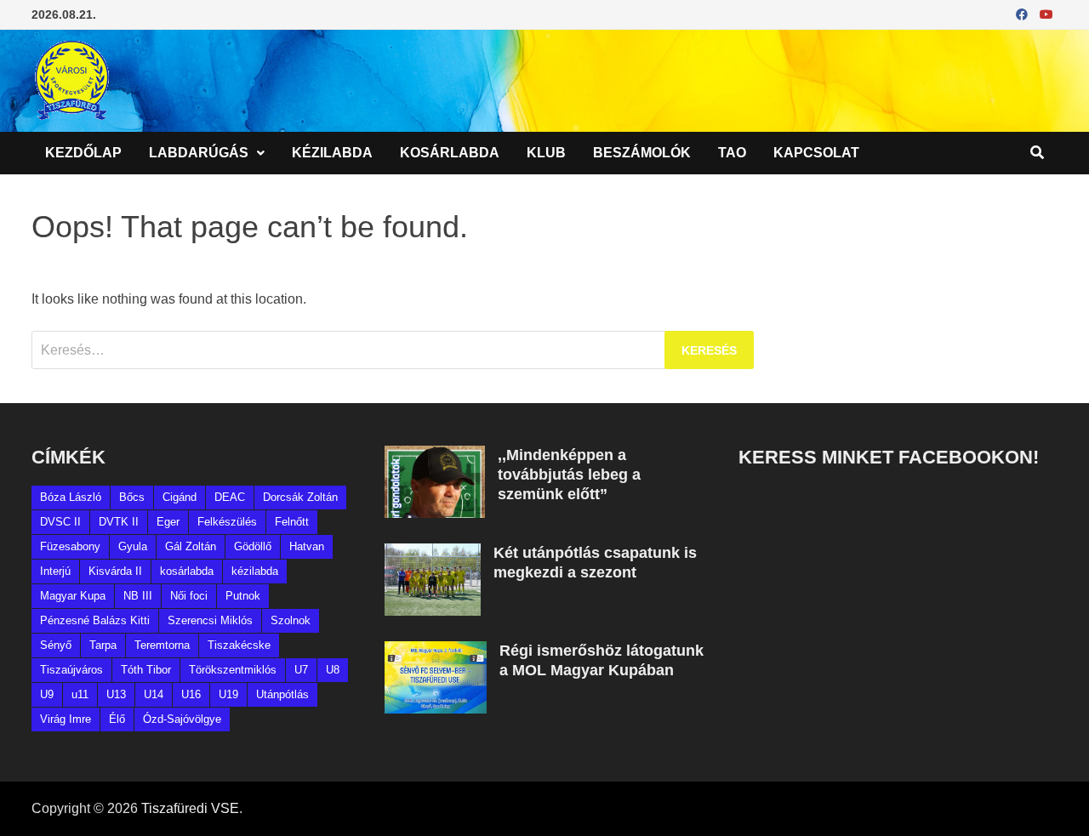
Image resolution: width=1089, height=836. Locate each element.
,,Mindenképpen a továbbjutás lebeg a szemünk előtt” (569, 474)
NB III (137, 595)
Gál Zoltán (190, 546)
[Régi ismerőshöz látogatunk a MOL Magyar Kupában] (436, 651)
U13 (116, 694)
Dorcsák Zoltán (300, 497)
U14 (153, 694)
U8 (332, 669)
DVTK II (119, 521)
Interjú (55, 571)
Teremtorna (162, 645)
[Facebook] (1023, 14)
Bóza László (70, 497)
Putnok (242, 595)
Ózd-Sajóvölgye (182, 719)
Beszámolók (642, 152)
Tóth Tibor (146, 669)
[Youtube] (1046, 14)
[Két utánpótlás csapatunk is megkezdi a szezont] (433, 553)
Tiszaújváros (71, 669)
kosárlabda (187, 571)
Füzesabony (70, 546)
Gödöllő (252, 546)
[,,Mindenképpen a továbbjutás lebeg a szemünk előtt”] (435, 455)
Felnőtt (292, 521)
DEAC (229, 497)
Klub (546, 152)
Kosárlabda (449, 152)
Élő (117, 719)
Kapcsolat (816, 152)
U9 (47, 694)
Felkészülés (227, 521)
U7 (301, 669)
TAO (732, 152)
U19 (228, 694)
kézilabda (254, 571)
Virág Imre (65, 719)
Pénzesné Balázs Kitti (95, 620)
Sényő (55, 645)
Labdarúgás (198, 152)
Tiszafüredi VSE (190, 808)
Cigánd (179, 497)
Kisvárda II (115, 571)
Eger (168, 521)
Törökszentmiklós (233, 669)
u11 (79, 694)
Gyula (132, 546)
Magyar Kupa (72, 595)
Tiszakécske (239, 645)
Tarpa (103, 645)
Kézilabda (332, 152)
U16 (191, 694)
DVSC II (60, 521)
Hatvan (306, 546)
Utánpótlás (282, 694)
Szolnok (291, 620)
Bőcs (132, 497)
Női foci (189, 595)
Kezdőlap (83, 152)
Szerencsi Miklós (210, 620)
